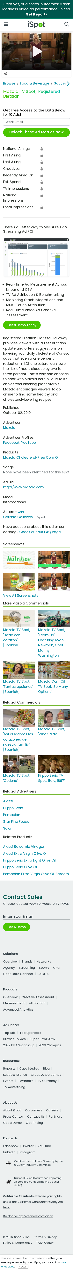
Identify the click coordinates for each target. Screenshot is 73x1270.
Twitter (28, 1146)
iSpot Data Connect (18, 974)
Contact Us (36, 1116)
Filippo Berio (13, 808)
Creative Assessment (38, 997)
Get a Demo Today (21, 325)
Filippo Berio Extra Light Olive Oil (29, 860)
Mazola (9, 427)
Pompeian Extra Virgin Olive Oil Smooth (36, 874)
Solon (7, 828)
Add (21, 512)
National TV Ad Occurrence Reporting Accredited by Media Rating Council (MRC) (38, 1181)
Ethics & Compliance (17, 1243)
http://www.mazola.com (23, 487)
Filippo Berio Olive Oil (20, 867)
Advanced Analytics (18, 1009)
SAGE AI (43, 974)
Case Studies (29, 1068)
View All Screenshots (20, 595)
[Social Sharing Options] (5, 74)
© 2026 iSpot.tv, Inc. (16, 1237)
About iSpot (12, 1110)
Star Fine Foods (16, 821)
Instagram (27, 1152)
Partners (55, 1116)
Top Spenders (30, 1033)
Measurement (14, 1003)
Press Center (13, 1116)
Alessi (8, 801)
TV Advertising (14, 1087)
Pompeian (11, 814)
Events (8, 1081)
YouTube (28, 442)
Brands (27, 961)
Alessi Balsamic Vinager (23, 846)
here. (6, 1207)
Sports (44, 967)
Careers (52, 1110)
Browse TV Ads (14, 1039)
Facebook (11, 442)
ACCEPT (23, 1266)
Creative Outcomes (46, 1074)
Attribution (37, 1003)
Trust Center (45, 1243)
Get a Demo (12, 1123)
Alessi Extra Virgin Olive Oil (25, 853)
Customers (33, 1110)
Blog (46, 1068)
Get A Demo (16, 927)
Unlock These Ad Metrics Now (36, 132)
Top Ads (9, 1033)
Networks (43, 961)
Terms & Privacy (45, 1237)
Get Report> (36, 14)
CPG (56, 967)
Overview (10, 961)
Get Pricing (34, 1123)
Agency (9, 967)
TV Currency (47, 1081)
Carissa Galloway (18, 517)
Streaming (27, 967)
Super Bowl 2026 (42, 1039)
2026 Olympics (50, 1045)
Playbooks (25, 1081)
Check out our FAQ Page (40, 532)
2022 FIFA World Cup (18, 1045)
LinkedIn (9, 1152)
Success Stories (15, 1074)
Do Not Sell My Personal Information (28, 1216)
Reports (9, 1068)
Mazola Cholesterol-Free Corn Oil (31, 457)
